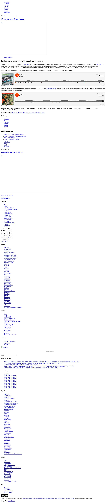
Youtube (43, 112)
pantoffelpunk (7, 286)
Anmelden (6, 488)
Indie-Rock (7, 142)
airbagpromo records (9, 318)
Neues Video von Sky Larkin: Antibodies (15, 136)
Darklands (6, 253)
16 (8, 235)
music (5, 143)
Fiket (5, 267)
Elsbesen (6, 264)
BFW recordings (8, 324)
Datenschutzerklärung (9, 341)
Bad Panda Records (9, 320)
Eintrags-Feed (7, 489)
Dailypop (6, 250)
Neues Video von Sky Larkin (11, 139)
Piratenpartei (7, 215)
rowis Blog (7, 292)
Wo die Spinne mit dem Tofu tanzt (13, 307)
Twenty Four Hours (9, 222)
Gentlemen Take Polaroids (11, 209)
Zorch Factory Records (10, 334)
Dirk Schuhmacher (9, 261)
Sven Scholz (7, 298)
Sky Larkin (26, 64)
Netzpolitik (7, 283)
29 (6, 239)
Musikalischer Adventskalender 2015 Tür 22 (45, 367)
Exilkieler (6, 265)
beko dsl (6, 323)
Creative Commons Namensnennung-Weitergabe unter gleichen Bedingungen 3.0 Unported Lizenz (48, 498)
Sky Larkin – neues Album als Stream (14, 134)
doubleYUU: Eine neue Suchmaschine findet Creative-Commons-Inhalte (23, 361)
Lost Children (7, 332)
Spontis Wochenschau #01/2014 (12, 364)
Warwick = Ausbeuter (56, 363)
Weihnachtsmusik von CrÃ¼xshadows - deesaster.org (18, 367)
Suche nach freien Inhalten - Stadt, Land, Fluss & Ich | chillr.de (20, 366)
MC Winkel (7, 279)
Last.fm (6, 6)
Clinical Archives (8, 326)
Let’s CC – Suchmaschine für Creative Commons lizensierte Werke (61, 361)
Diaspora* (6, 3)
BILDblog (6, 247)
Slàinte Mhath (7, 216)
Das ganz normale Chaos (10, 255)
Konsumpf (7, 276)
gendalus (6, 268)
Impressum (7, 12)
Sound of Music (8, 57)
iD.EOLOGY (7, 330)
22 (6, 237)
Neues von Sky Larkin (10, 137)
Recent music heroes (9, 291)
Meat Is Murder (8, 213)
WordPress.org (8, 492)
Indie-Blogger (7, 273)
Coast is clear (7, 249)
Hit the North (7, 212)
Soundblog (7, 294)
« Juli (2, 241)
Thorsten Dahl (8, 301)
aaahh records (7, 317)
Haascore (6, 270)
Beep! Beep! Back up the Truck (12, 321)
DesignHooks (11, 501)
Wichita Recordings (51, 88)
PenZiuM (6, 288)
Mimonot (6, 333)
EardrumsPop (7, 327)
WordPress (7, 225)
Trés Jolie (6, 221)
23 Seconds (7, 315)
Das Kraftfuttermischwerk (11, 256)
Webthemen (7, 306)
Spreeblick (7, 297)
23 (8, 237)
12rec (5, 314)
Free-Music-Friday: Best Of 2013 (31, 364)
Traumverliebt (7, 303)
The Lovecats (7, 219)
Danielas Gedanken (9, 252)
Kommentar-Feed (8, 491)
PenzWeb (6, 289)
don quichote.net (8, 262)
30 (8, 239)
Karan (5, 274)
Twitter (6, 9)
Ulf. (5, 304)
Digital (6, 206)
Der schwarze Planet (9, 259)
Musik (5, 145)
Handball (6, 210)
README (7, 344)
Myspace (25, 112)
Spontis (6, 295)
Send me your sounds (50, 351)
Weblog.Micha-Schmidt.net (12, 19)
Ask (5, 204)
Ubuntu (6, 224)
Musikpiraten (7, 280)
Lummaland (7, 277)
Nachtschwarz (7, 282)
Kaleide (99, 64)
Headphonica (7, 329)
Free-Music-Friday (9, 207)
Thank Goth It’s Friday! (10, 375)
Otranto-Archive (8, 285)
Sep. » (6, 241)
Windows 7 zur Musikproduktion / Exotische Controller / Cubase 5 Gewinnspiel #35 (26, 363)
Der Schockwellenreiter (10, 258)
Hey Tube (6, 271)
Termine (6, 11)
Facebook (6, 5)
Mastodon (6, 8)
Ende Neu (6, 374)
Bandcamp (7, 2)
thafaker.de (7, 300)
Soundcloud (32, 112)
